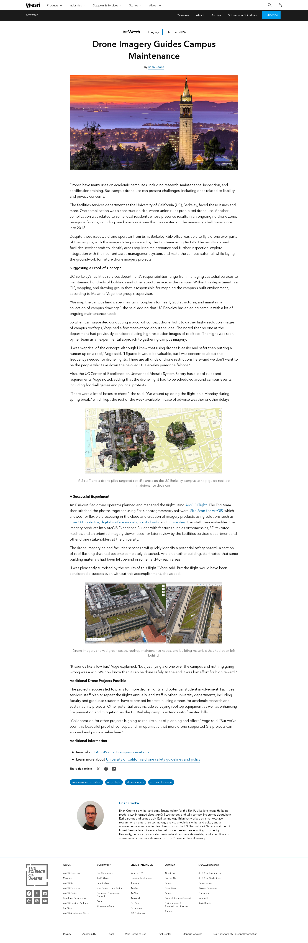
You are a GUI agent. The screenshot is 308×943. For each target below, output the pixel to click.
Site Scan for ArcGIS (206, 511)
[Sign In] (280, 5)
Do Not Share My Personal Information (235, 934)
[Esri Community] (29, 901)
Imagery (153, 32)
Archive (216, 15)
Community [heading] (104, 865)
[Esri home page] (33, 5)
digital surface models (119, 522)
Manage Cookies (192, 934)
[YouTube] (45, 901)
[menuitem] (77, 873)
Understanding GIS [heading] (142, 865)
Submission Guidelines (242, 15)
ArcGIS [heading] (67, 865)
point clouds (148, 522)
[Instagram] (37, 901)
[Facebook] (29, 893)
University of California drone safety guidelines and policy (153, 759)
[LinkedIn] (45, 893)
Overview (183, 15)
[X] (37, 893)
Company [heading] (170, 865)
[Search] (269, 5)
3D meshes (177, 522)
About (200, 15)
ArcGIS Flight (196, 505)
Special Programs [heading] (209, 865)
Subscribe (271, 15)
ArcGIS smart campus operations (122, 752)
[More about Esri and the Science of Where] (37, 876)
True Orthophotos (84, 522)
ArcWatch (32, 15)
